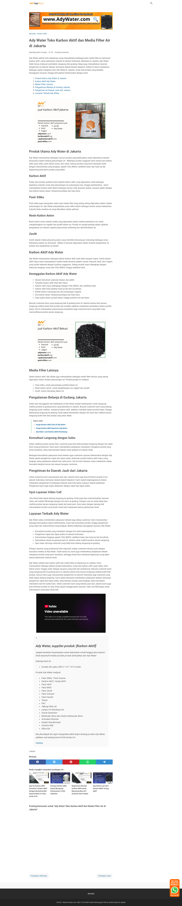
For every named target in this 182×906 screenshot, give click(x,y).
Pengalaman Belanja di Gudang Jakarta (52, 87)
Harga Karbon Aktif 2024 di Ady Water (50, 425)
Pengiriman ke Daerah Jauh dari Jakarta (52, 90)
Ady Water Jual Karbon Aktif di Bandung (51, 432)
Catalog (39, 743)
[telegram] (104, 762)
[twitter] (54, 762)
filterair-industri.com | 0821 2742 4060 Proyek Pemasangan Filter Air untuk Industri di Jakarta (94, 902)
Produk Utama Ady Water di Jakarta (50, 78)
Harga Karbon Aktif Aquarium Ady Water (51, 428)
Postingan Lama (104, 876)
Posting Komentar (62, 52)
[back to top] (177, 900)
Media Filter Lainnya (44, 84)
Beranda (91, 894)
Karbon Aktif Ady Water (45, 81)
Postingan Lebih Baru (39, 876)
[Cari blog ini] (151, 3)
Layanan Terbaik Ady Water (47, 93)
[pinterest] (71, 762)
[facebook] (37, 762)
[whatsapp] (87, 762)
